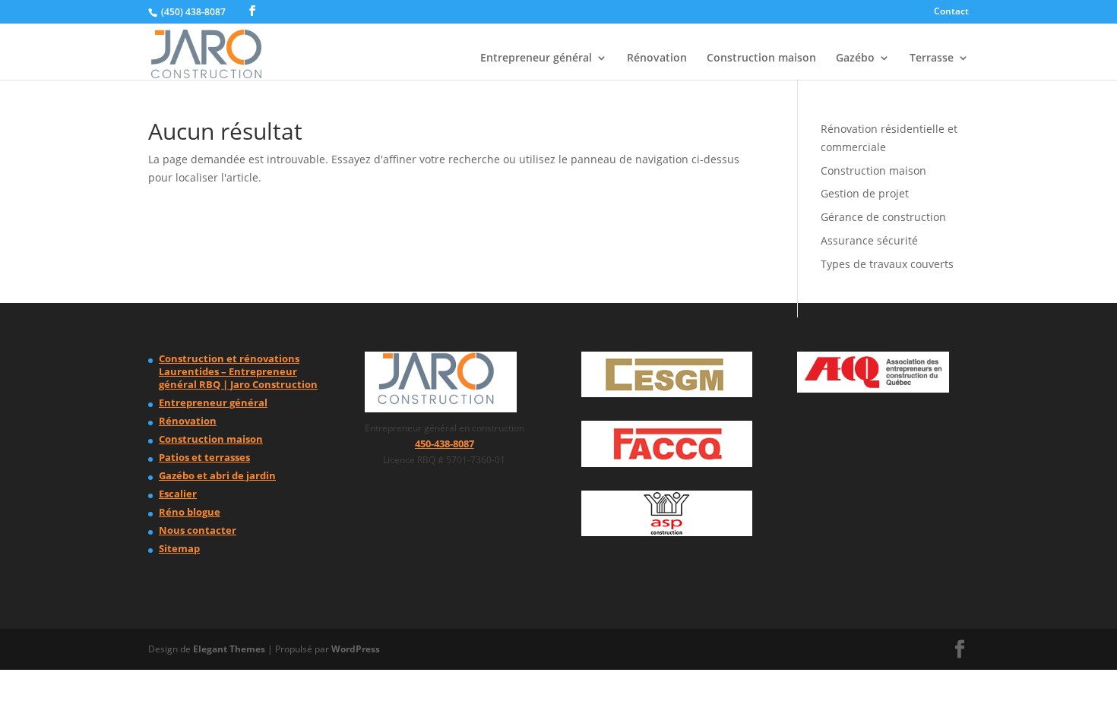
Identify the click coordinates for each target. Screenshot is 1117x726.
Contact (951, 12)
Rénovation (657, 58)
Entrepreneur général (536, 58)
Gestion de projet (865, 193)
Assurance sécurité (869, 240)
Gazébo (855, 58)
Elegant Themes (229, 648)
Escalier (178, 493)
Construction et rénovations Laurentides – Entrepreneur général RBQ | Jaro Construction (238, 371)
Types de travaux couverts (887, 264)
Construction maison (761, 58)
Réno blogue (189, 512)
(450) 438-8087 (193, 11)
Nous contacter (197, 530)
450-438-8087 (444, 443)
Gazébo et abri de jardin (217, 475)
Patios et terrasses (204, 457)
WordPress (355, 648)
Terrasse (932, 58)
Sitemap (179, 548)
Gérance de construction (883, 217)
